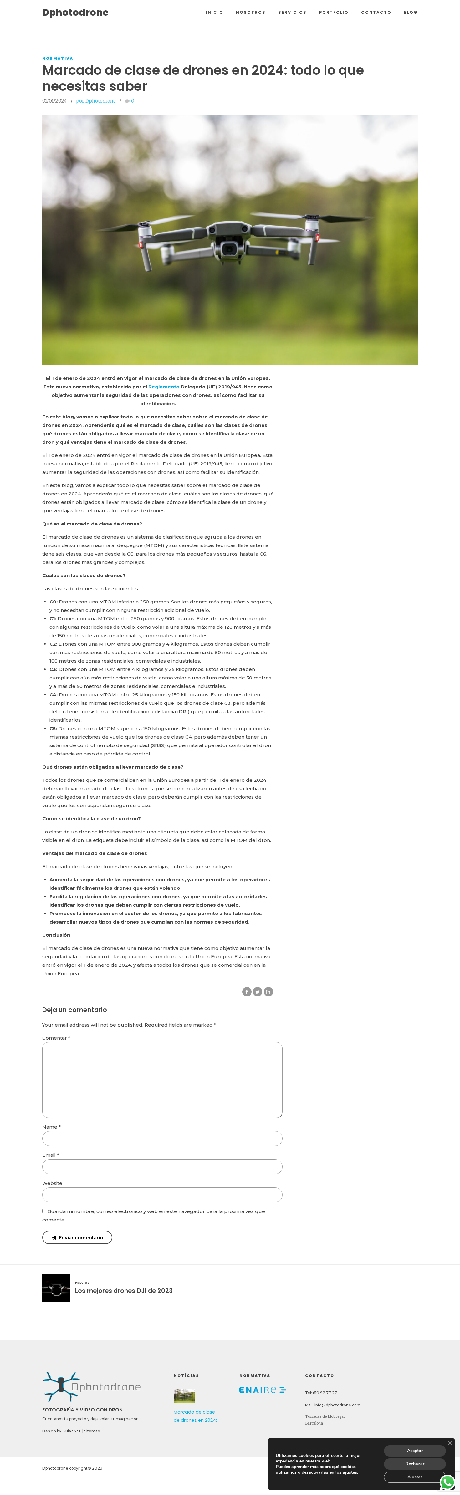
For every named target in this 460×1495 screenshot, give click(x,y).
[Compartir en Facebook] (247, 991)
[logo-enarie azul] (262, 1390)
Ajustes (414, 1477)
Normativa (57, 58)
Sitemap (92, 1431)
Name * (51, 1127)
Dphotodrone (75, 12)
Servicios (292, 12)
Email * (50, 1155)
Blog (411, 12)
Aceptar (415, 1451)
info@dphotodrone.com (337, 1405)
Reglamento (164, 387)
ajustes (350, 1472)
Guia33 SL (71, 1431)
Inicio (214, 12)
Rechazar (415, 1464)
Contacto (376, 12)
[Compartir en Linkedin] (268, 991)
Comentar (56, 1038)
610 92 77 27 (325, 1392)
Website (52, 1183)
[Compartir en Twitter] (257, 991)
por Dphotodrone (96, 101)
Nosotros (251, 12)
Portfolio (334, 12)
